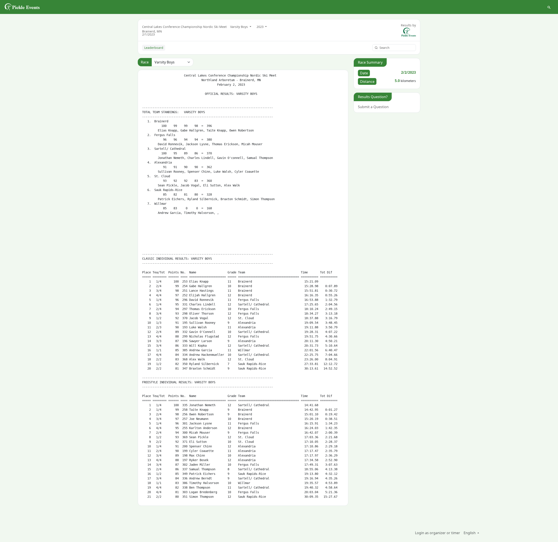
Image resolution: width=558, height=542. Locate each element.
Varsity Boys (239, 27)
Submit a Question (373, 106)
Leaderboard (153, 48)
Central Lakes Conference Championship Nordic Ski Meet (184, 27)
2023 (260, 27)
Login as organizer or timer (437, 532)
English (470, 532)
